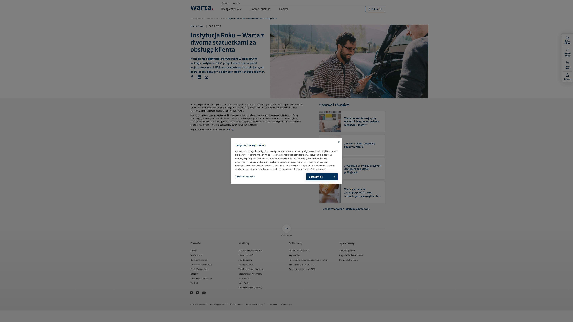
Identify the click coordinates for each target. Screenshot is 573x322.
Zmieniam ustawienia (245, 176)
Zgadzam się (316, 176)
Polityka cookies (318, 169)
